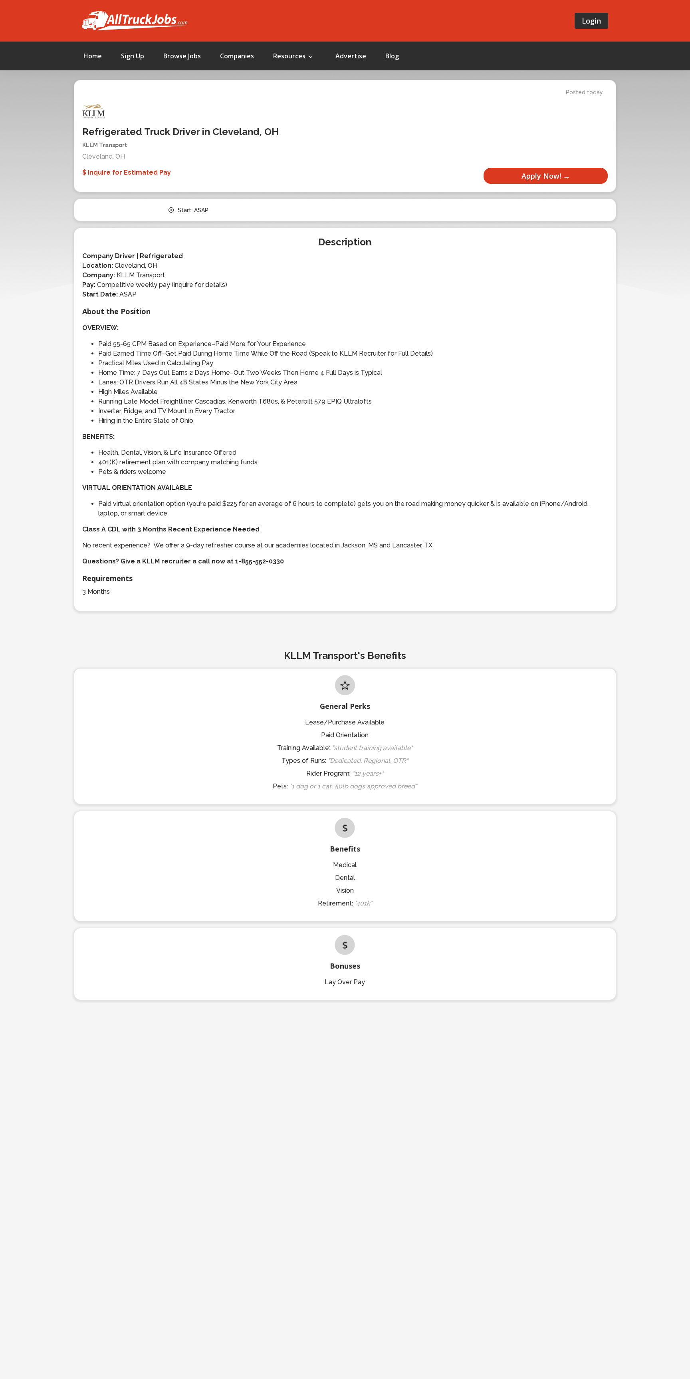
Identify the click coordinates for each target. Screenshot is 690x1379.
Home (92, 56)
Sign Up (132, 56)
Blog (392, 56)
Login (591, 21)
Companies (237, 56)
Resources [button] (290, 56)
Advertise (350, 56)
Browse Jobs (182, 56)
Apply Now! (541, 176)
